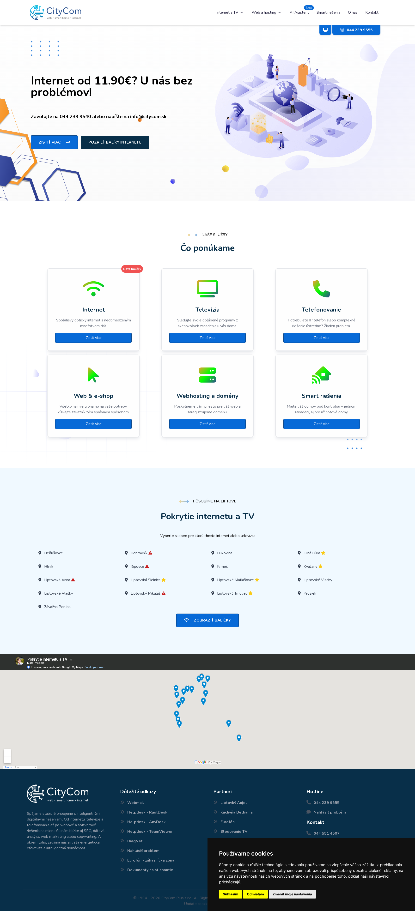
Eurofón (227, 822)
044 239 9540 (75, 116)
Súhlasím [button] (230, 894)
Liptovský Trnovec (232, 593)
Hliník (48, 566)
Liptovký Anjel (233, 802)
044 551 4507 (327, 833)
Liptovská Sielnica (145, 580)
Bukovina (224, 553)
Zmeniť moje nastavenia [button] (292, 894)
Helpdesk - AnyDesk (146, 822)
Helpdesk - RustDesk (147, 812)
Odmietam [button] (255, 894)
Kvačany (310, 566)
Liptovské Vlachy (318, 580)
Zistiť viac (50, 142)
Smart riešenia (328, 12)
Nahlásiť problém (143, 850)
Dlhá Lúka (312, 553)
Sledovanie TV (233, 831)
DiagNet (135, 841)
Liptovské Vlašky (58, 593)
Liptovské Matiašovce (235, 580)
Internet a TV (227, 12)
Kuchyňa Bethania (236, 812)
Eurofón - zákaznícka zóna (150, 860)
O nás (353, 12)
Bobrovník (139, 553)
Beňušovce (53, 553)
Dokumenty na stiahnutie (150, 870)
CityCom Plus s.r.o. (176, 898)
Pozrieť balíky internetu (114, 142)
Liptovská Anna (57, 580)
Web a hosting (264, 12)
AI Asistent (299, 12)
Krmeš (222, 566)
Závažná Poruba (57, 606)
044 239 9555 (327, 802)
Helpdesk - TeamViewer (150, 831)
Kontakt (371, 12)
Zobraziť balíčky (212, 620)
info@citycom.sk (148, 116)
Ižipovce (137, 566)
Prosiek (310, 593)
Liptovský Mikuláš (146, 593)
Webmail (135, 802)
